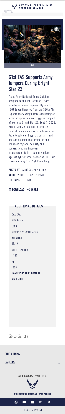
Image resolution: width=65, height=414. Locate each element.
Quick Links (12, 354)
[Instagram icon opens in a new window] (40, 402)
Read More (18, 279)
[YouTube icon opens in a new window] (24, 402)
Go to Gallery (18, 335)
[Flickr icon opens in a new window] (32, 402)
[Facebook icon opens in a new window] (16, 402)
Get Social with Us (32, 376)
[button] (5, 6)
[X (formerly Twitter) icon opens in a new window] (49, 402)
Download (17, 189)
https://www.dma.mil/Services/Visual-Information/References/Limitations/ (30, 321)
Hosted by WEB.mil (32, 410)
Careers (10, 362)
